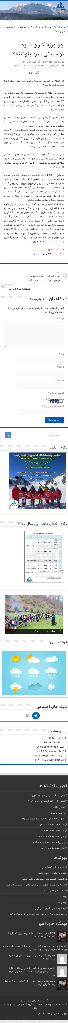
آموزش (56, 27)
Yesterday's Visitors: (48, 747)
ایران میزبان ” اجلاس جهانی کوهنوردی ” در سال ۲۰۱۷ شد (44, 276)
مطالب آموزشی (41, 27)
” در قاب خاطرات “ (48, 631)
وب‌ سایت (59, 380)
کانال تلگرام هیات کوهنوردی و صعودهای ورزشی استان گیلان (36, 885)
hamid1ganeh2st (52, 62)
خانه (65, 27)
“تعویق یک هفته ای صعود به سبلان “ (47, 801)
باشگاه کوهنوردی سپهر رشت (52, 873)
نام (61, 354)
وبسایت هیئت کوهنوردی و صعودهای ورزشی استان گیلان (37, 914)
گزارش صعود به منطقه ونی (53, 830)
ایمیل (60, 367)
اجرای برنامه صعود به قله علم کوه (50, 842)
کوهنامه (63, 896)
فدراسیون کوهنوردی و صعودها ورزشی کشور (44, 879)
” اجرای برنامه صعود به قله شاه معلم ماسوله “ (43, 819)
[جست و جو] (8, 435)
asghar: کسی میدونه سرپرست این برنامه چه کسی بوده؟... (32, 957)
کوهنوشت (61, 902)
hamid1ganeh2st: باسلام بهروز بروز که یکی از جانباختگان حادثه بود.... (31, 935)
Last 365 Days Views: (45, 755)
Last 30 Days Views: (47, 751)
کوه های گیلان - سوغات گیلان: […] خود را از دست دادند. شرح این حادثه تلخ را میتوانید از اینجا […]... (35, 947)
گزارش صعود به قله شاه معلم (52, 836)
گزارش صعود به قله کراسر (54, 848)
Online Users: (56, 738)
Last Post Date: (57, 760)
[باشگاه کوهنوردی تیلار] (34, 10)
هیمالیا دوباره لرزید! (19, 287)
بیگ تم (42, 1013)
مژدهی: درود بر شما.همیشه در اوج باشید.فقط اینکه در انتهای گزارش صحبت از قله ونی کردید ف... (31, 971)
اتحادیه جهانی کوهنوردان (54, 867)
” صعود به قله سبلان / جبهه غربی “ (48, 795)
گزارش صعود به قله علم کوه (52, 824)
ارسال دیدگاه (34, 65)
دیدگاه (59, 318)
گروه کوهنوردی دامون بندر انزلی (51, 908)
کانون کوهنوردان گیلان (55, 891)
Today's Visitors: (53, 742)
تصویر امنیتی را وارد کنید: (51, 406)
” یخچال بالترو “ (59, 807)
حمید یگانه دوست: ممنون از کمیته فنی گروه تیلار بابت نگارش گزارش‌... (29, 982)
